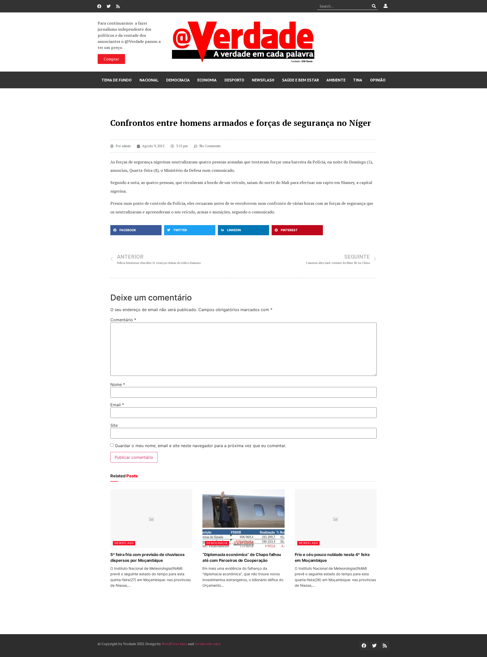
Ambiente (335, 79)
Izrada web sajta (207, 643)
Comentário (123, 320)
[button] (136, 230)
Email (117, 405)
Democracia (178, 79)
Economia (207, 79)
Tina (357, 79)
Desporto (234, 79)
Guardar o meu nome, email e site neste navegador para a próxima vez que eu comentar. (200, 446)
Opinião (378, 79)
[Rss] (118, 6)
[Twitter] (109, 6)
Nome (117, 384)
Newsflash (263, 79)
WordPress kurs (174, 643)
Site (114, 425)
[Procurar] (374, 6)
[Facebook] (99, 6)
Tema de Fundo (116, 79)
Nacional (149, 79)
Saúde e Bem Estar (300, 79)
